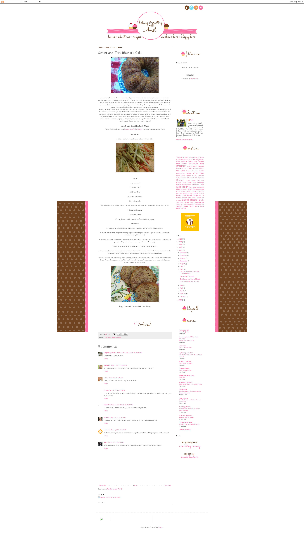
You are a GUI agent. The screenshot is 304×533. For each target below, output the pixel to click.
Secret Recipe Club (193, 200)
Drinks (188, 180)
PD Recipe (182, 191)
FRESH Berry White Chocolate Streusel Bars (190, 272)
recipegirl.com (184, 330)
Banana (201, 161)
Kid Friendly (182, 187)
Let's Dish (182, 346)
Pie (203, 191)
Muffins (179, 189)
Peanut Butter (196, 191)
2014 (180, 242)
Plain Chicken (183, 398)
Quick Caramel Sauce (185, 347)
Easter (193, 180)
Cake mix (196, 169)
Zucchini (183, 208)
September (184, 261)
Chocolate (198, 173)
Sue (105, 442)
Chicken (189, 173)
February (183, 293)
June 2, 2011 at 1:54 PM (117, 390)
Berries (184, 163)
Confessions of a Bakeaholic (133, 129)
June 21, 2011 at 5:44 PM (115, 442)
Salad (189, 197)
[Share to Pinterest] (127, 334)
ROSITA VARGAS (110, 405)
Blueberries (193, 163)
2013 (180, 245)
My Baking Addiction (186, 353)
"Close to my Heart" (182, 157)
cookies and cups (185, 429)
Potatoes (186, 193)
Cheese (201, 171)
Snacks (186, 202)
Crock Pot (193, 177)
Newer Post (102, 485)
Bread (202, 163)
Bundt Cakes (107, 337)
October (183, 258)
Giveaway (200, 182)
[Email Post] (114, 334)
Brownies (201, 166)
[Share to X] (122, 334)
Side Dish (179, 202)
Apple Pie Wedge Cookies (186, 417)
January (183, 296)
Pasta (201, 189)
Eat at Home (183, 389)
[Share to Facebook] (125, 334)
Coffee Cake (191, 176)
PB (177, 191)
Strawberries (199, 202)
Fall (198, 180)
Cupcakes (201, 177)
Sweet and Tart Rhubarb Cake (189, 282)
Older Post (167, 485)
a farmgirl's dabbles (185, 382)
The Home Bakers (189, 204)
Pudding (192, 193)
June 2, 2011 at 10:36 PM (124, 405)
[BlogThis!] (120, 334)
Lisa (105, 378)
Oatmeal (189, 189)
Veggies (179, 206)
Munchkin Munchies (185, 415)
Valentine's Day (199, 204)
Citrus (178, 175)
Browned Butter (192, 166)
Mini (202, 187)
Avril (191, 120)
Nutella (184, 189)
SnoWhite (107, 365)
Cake (113, 337)
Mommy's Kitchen (185, 361)
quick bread (187, 195)
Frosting (178, 182)
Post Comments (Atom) (114, 489)
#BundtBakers (193, 157)
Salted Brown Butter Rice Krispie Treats (190, 384)
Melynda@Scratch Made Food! (114, 353)
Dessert (180, 180)
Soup (191, 202)
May (181, 285)
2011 (180, 250)
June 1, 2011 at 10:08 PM (133, 353)
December (183, 252)
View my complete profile (184, 140)
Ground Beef (180, 184)
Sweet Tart (179, 204)
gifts (194, 182)
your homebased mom (186, 375)
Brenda (106, 390)
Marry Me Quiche (184, 332)
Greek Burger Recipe (185, 370)
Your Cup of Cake (185, 407)
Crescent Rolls (185, 177)
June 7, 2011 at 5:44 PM (118, 430)
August (182, 264)
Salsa (193, 197)
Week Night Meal (191, 206)
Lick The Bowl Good (185, 422)
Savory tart (200, 197)
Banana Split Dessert (187, 276)
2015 (180, 239)
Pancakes (196, 189)
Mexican (198, 187)
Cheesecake (180, 173)
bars (178, 163)
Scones (178, 200)
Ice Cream (200, 184)
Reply (106, 359)
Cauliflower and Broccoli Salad (190, 279)
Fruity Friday (187, 182)
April (181, 288)
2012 (180, 247)
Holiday (194, 184)
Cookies (201, 176)
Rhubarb (118, 337)
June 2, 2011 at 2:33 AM (115, 378)
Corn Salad (182, 377)
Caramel (188, 171)
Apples (190, 161)
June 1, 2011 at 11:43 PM (119, 365)
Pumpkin (198, 193)
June (182, 269)
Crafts (178, 177)
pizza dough (180, 193)
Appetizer (184, 161)
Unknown (107, 430)
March (182, 291)
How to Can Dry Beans (185, 363)
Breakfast (181, 166)
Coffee (183, 175)
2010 (180, 300)
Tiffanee (106, 417)
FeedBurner (194, 79)
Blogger (160, 527)
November (183, 255)
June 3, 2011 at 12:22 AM (118, 417)
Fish (202, 180)
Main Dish (192, 187)
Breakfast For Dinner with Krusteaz (189, 424)
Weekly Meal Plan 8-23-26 (186, 340)
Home (135, 485)
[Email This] (118, 334)
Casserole (195, 171)
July (181, 266)
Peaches (188, 191)
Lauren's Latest (184, 368)
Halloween (188, 184)
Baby (195, 161)
